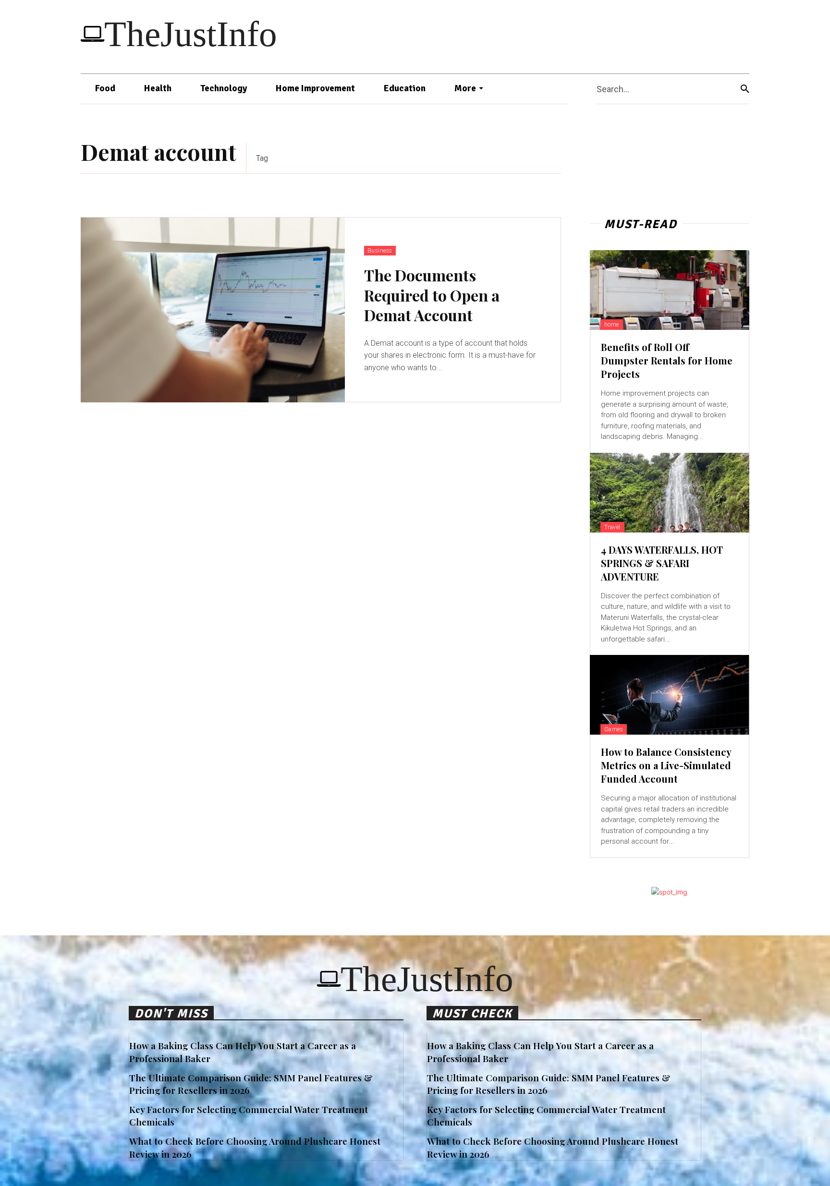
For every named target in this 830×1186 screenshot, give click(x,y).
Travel (612, 527)
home (611, 324)
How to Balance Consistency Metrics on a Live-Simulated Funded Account (666, 765)
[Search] (745, 89)
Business (379, 250)
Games (613, 729)
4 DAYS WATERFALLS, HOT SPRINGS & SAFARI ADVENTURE (662, 563)
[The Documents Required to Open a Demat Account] (213, 310)
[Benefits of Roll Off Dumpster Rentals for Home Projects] (669, 290)
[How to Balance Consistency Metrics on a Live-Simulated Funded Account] (669, 695)
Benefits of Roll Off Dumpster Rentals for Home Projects (666, 360)
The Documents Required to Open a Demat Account (432, 295)
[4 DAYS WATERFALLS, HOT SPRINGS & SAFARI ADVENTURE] (669, 492)
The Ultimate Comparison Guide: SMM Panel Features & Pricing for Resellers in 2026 (251, 1084)
